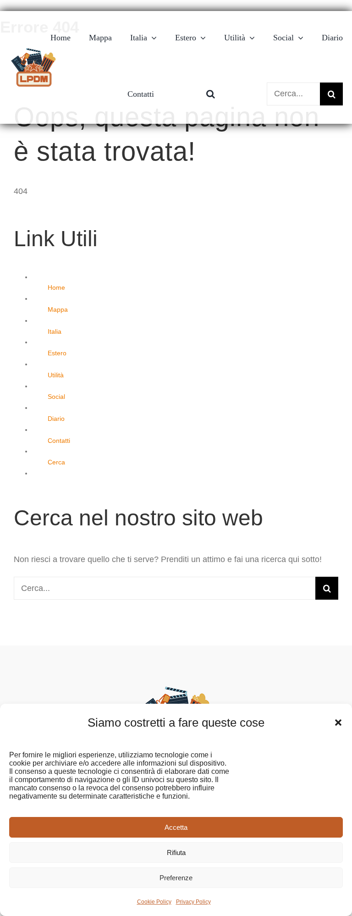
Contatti (59, 440)
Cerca (56, 462)
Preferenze (176, 878)
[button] (338, 722)
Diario (56, 418)
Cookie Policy (154, 902)
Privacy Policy (193, 902)
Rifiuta (176, 852)
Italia (54, 331)
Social (56, 396)
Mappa (58, 309)
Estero (57, 353)
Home (56, 287)
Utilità (56, 375)
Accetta (176, 827)
